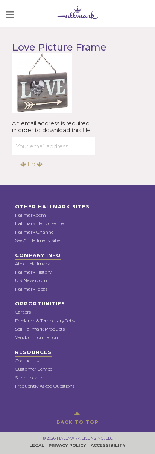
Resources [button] (33, 352)
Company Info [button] (38, 255)
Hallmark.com (30, 215)
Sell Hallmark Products (40, 329)
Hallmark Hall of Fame (39, 223)
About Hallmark (32, 263)
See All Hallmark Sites (38, 240)
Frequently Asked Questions (44, 386)
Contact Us (27, 360)
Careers (23, 312)
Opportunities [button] (40, 303)
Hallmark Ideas (31, 289)
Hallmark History (33, 272)
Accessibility (108, 445)
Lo (32, 164)
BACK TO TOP (77, 422)
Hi (16, 164)
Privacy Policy (67, 445)
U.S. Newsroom (31, 280)
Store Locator (29, 377)
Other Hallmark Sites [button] (52, 206)
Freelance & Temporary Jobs (45, 320)
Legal (36, 445)
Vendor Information (36, 337)
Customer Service (33, 369)
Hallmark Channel (35, 232)
